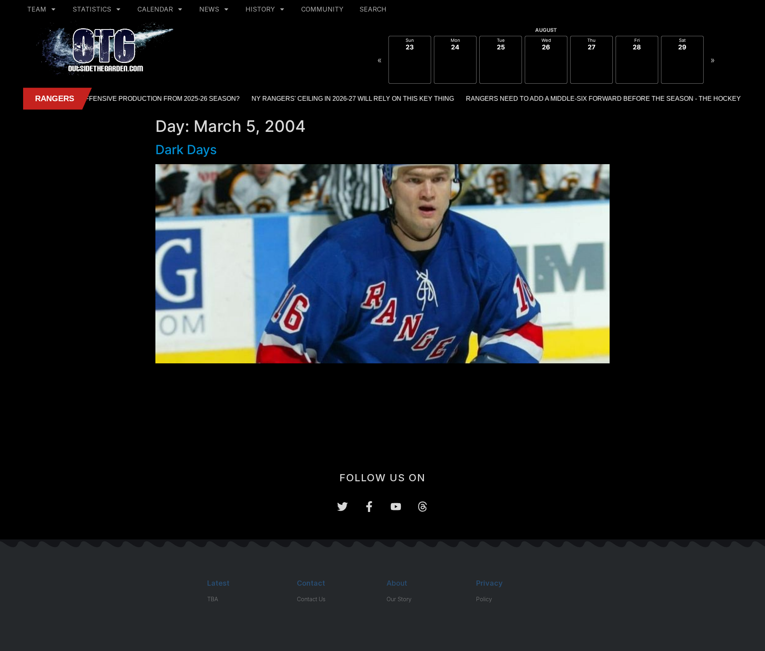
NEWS (209, 9)
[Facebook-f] (369, 506)
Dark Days (186, 149)
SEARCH (372, 9)
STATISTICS (92, 9)
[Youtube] (395, 506)
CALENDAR (155, 9)
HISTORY (260, 9)
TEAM (36, 9)
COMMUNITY (322, 9)
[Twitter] (342, 506)
